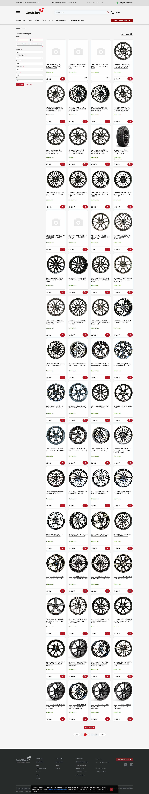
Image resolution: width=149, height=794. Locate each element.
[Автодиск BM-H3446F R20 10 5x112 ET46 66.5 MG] (56, 392)
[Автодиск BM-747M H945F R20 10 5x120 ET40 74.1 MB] (101, 350)
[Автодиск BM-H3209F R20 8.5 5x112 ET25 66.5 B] (123, 520)
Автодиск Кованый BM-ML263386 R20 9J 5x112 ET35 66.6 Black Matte (54, 151)
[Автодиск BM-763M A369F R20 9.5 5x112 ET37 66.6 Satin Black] (101, 691)
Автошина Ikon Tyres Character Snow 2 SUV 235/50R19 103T (53, 66)
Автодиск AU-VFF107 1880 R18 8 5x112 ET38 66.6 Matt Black (100, 279)
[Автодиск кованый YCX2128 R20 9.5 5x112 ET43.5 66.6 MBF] (56, 179)
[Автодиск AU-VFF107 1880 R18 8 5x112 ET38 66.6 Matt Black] (101, 264)
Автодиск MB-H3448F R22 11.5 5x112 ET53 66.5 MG (77, 364)
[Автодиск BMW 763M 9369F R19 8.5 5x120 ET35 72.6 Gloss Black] (56, 648)
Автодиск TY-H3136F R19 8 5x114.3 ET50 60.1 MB (55, 535)
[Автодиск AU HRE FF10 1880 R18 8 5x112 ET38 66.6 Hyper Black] (101, 307)
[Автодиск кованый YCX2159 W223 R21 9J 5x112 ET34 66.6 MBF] (123, 179)
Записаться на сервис (120, 20)
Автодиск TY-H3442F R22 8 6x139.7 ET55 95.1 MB (55, 364)
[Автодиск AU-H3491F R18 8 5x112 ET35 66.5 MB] (123, 392)
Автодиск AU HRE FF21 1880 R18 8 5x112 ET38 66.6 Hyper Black (100, 237)
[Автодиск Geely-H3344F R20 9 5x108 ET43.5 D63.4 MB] (78, 520)
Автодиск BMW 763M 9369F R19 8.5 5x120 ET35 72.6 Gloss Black (55, 663)
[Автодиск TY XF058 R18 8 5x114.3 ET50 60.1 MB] (123, 307)
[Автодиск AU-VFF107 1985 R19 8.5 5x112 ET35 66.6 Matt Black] (78, 307)
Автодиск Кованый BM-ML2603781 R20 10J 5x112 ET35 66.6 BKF (77, 109)
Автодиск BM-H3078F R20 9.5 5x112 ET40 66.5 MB (99, 535)
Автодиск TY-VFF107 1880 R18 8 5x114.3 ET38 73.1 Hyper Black (122, 237)
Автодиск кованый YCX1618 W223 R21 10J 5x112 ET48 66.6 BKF (78, 237)
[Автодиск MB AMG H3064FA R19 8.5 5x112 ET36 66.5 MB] (78, 563)
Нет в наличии (85, 78)
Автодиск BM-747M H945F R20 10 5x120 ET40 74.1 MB (100, 364)
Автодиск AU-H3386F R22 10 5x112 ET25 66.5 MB (122, 492)
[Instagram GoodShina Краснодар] (125, 766)
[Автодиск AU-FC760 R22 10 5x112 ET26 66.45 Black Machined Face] (78, 606)
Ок (111, 789)
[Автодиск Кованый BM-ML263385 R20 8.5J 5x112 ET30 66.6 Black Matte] (101, 136)
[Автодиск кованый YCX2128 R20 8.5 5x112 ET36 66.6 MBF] (78, 179)
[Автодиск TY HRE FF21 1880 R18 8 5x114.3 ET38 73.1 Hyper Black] (123, 264)
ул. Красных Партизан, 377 (31, 3)
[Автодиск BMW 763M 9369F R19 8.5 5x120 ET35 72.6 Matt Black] (78, 648)
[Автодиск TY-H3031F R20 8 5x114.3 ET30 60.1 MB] (123, 563)
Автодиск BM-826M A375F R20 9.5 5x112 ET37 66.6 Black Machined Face (77, 706)
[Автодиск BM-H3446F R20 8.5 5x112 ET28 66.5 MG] (123, 350)
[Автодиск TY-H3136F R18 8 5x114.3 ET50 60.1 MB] (101, 478)
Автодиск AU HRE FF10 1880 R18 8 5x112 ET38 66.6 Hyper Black (100, 322)
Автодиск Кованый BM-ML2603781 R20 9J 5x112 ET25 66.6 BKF (99, 109)
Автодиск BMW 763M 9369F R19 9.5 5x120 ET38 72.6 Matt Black (55, 706)
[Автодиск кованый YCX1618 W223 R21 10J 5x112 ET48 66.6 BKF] (78, 221)
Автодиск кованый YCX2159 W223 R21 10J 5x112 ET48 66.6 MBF (100, 194)
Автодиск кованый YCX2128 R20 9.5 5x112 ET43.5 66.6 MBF (55, 194)
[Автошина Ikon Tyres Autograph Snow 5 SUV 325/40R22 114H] (123, 136)
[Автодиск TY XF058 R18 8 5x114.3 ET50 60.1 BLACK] (78, 264)
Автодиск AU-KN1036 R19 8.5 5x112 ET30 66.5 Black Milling (55, 621)
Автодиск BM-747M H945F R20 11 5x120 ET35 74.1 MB (78, 449)
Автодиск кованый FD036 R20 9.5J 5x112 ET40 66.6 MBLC (99, 66)
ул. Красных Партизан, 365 (69, 3)
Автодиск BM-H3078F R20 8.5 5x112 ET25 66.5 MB (55, 577)
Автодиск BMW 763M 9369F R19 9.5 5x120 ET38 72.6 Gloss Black (123, 621)
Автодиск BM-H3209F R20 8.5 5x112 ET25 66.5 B (122, 535)
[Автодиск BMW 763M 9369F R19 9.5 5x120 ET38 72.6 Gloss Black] (123, 606)
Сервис (30, 20)
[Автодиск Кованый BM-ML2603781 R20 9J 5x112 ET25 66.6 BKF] (101, 93)
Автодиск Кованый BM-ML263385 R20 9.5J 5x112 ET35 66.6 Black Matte (122, 109)
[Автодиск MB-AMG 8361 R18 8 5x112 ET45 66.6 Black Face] (123, 648)
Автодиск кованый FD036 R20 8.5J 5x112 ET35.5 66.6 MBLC (77, 66)
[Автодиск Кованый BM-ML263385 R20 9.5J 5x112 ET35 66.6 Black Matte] (123, 93)
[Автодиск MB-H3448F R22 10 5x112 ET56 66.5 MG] (101, 435)
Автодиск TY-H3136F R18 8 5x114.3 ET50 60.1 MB (100, 492)
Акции (51, 20)
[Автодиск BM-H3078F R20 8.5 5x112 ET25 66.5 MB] (56, 563)
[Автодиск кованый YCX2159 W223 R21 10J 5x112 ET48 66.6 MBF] (101, 179)
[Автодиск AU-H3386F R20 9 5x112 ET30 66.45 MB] (78, 478)
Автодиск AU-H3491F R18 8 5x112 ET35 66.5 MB (123, 407)
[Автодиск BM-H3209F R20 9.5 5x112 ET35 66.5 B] (56, 478)
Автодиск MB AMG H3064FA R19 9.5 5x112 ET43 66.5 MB (100, 577)
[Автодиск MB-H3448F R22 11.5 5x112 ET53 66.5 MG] (78, 350)
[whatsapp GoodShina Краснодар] (130, 766)
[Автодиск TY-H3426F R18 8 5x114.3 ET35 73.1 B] (101, 392)
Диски (44, 20)
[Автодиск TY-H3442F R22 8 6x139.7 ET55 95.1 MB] (56, 350)
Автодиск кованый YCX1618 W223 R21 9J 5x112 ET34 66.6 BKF (55, 237)
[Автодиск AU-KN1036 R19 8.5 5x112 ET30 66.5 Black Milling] (56, 606)
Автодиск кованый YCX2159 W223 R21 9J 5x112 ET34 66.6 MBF (123, 194)
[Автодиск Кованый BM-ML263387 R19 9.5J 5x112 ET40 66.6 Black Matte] (56, 93)
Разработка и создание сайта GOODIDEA (123, 788)
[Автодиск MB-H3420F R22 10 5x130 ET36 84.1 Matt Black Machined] (123, 435)
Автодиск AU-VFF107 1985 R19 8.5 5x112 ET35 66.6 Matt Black (77, 322)
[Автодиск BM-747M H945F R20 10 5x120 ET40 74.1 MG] (56, 435)
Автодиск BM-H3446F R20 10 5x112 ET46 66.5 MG (55, 407)
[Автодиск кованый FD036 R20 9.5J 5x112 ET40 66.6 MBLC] (101, 51)
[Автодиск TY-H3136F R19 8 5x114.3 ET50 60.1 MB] (56, 520)
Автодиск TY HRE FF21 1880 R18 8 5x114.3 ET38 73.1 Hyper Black (123, 279)
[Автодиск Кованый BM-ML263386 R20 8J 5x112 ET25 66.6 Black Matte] (78, 136)
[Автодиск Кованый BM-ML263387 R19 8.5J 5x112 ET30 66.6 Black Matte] (123, 51)
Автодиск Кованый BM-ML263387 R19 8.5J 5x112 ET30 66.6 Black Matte (122, 66)
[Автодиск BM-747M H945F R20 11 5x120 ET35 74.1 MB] (78, 435)
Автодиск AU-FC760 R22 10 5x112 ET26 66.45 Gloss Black (100, 621)
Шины (37, 20)
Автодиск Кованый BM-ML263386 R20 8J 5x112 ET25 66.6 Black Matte (76, 151)
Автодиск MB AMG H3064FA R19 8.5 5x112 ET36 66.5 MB (78, 577)
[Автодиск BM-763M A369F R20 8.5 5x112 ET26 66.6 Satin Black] (123, 691)
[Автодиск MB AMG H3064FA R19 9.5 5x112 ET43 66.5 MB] (101, 563)
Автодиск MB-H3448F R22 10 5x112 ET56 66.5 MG (99, 449)
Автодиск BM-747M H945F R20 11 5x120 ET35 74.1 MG (78, 407)
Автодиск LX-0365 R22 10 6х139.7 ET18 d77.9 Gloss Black (54, 279)
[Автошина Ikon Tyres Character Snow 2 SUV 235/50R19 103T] (56, 51)
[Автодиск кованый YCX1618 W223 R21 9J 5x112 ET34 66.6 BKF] (56, 221)
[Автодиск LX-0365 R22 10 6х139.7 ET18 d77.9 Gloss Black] (56, 264)
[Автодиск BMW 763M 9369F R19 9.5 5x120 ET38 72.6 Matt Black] (56, 691)
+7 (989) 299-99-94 (126, 3)
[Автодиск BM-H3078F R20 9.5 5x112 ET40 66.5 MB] (101, 520)
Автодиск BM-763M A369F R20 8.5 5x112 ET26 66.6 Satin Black (122, 706)
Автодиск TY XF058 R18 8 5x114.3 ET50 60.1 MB (122, 321)
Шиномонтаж (20, 20)
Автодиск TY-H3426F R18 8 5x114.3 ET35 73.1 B (100, 407)
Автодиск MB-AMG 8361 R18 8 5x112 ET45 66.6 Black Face (123, 663)
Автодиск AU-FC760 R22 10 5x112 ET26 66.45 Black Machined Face (78, 621)
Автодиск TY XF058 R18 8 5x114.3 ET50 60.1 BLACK (77, 279)
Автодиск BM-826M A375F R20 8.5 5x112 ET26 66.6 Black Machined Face (100, 663)
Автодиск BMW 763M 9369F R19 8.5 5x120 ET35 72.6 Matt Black (78, 663)
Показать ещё (89, 727)
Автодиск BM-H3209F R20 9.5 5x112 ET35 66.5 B (55, 492)
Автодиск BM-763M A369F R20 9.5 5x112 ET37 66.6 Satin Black (100, 706)
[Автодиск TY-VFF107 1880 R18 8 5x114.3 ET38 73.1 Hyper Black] (123, 221)
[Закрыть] (116, 787)
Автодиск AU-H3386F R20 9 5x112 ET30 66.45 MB (78, 492)
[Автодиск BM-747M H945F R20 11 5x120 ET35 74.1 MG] (78, 392)
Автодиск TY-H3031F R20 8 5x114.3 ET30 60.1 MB (123, 577)
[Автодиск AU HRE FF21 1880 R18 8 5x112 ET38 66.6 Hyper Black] (101, 221)
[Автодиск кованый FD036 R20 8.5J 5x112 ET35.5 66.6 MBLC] (78, 51)
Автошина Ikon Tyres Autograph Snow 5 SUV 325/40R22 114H (121, 151)
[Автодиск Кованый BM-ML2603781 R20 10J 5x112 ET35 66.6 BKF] (78, 93)
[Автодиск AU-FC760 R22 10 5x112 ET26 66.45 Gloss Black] (101, 606)
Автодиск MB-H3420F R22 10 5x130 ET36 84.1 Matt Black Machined (122, 450)
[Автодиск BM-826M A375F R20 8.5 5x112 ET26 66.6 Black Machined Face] (101, 648)
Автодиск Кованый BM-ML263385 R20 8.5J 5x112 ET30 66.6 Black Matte (99, 151)
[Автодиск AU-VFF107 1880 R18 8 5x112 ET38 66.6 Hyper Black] (56, 307)
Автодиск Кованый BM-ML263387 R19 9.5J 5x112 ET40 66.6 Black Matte (54, 109)
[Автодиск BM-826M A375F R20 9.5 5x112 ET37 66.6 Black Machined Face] (78, 691)
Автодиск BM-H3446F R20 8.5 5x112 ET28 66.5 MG (122, 364)
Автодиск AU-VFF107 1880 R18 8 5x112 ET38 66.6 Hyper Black (55, 322)
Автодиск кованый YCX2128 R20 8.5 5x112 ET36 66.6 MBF (78, 194)
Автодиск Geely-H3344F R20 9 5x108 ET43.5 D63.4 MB (78, 535)
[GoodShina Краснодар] (35, 11)
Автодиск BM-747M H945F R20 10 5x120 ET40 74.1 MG (55, 449)
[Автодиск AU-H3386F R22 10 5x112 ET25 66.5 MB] (123, 478)
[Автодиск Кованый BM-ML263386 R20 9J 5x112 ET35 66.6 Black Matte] (56, 136)
